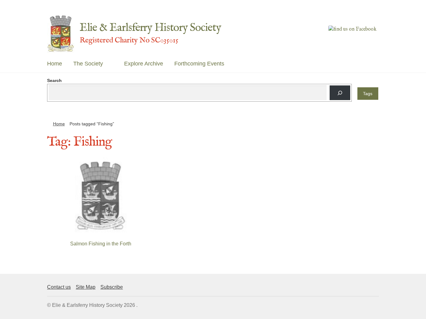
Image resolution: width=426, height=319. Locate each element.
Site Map (85, 287)
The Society (88, 63)
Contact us (59, 287)
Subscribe (111, 287)
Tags (367, 93)
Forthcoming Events (199, 63)
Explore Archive (143, 63)
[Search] (340, 92)
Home (54, 63)
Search (54, 80)
